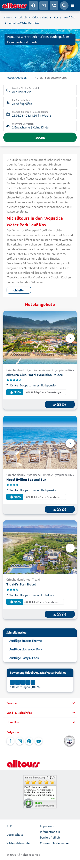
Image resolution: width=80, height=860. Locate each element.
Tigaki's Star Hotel (21, 584)
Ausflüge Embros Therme (25, 640)
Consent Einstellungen (55, 843)
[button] (40, 703)
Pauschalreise (16, 77)
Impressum (47, 826)
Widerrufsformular (18, 843)
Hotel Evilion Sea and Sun (26, 479)
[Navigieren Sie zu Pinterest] (29, 741)
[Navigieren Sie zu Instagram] (19, 741)
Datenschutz (15, 834)
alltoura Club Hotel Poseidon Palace (34, 375)
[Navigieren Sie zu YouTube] (38, 741)
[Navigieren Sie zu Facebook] (10, 741)
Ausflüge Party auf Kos (24, 658)
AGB (9, 826)
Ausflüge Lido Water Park (25, 649)
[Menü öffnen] (72, 5)
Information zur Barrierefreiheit (50, 834)
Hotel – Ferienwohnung (51, 77)
